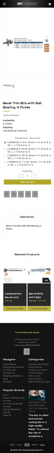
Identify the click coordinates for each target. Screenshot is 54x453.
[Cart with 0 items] (46, 3)
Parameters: (27, 138)
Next (46, 280)
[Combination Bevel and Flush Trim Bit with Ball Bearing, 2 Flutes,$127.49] (15, 271)
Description (27, 217)
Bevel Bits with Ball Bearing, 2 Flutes (36, 299)
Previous (7, 280)
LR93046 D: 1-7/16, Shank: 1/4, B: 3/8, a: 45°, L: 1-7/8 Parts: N (29, 163)
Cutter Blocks (35, 367)
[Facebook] (6, 194)
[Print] (21, 194)
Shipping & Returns (13, 376)
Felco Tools (34, 376)
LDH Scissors (35, 379)
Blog (5, 379)
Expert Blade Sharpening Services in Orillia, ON (13, 367)
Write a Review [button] (11, 115)
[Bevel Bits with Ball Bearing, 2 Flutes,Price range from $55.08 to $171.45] (39, 271)
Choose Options (15, 309)
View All (7, 415)
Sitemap (7, 381)
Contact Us (8, 373)
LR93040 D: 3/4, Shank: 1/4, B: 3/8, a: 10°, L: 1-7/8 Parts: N (29, 144)
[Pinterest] (35, 194)
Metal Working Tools (39, 381)
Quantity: (28, 171)
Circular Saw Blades (39, 364)
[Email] (13, 194)
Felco (6, 395)
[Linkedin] (26, 351)
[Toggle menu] (7, 4)
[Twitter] (28, 194)
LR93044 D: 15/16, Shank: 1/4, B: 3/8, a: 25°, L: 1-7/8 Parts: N (29, 157)
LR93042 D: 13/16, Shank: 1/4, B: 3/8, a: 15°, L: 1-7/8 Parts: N (29, 150)
